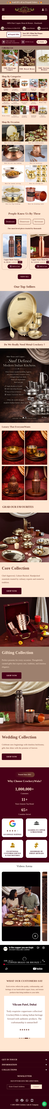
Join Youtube (40, 41)
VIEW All (24, 277)
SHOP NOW (11, 591)
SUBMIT (36, 1086)
